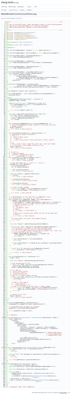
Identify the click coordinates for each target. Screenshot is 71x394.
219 (3, 317)
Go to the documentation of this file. (11, 18)
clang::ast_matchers (25, 42)
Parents (28, 104)
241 (3, 347)
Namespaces (20, 6)
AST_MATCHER (11, 50)
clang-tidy (22, 10)
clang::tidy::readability (22, 45)
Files (35, 6)
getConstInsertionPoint (30, 347)
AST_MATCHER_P (11, 84)
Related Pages (12, 6)
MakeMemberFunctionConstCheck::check (23, 363)
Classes (29, 6)
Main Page (4, 6)
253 (3, 363)
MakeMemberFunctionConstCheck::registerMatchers (27, 317)
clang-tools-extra (13, 10)
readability (29, 10)
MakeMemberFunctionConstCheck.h (24, 32)
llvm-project (4, 10)
